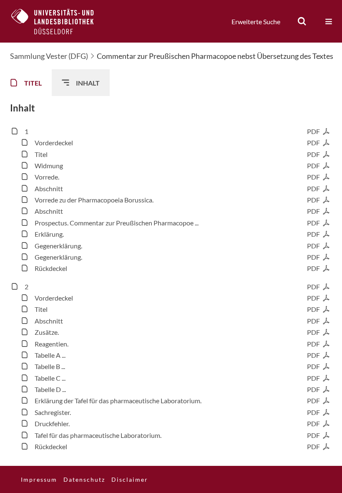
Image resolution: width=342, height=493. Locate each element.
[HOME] (59, 21)
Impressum (39, 479)
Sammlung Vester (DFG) (49, 56)
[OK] (302, 21)
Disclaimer (129, 479)
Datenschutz (84, 479)
